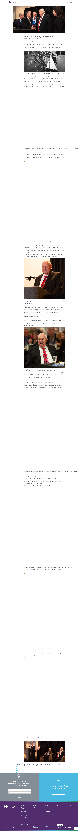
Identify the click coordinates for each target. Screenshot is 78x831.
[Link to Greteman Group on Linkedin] (62, 825)
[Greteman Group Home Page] (12, 2)
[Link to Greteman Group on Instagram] (60, 825)
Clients (46, 810)
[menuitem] (19, 3)
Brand (22, 807)
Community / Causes (25, 815)
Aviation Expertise (24, 817)
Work (19, 2)
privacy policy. (26, 799)
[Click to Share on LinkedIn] (19, 770)
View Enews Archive (58, 793)
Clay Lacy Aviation (27, 247)
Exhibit (22, 814)
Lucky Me (36, 300)
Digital (22, 808)
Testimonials (47, 811)
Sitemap (46, 826)
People (24, 2)
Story (46, 807)
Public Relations (24, 811)
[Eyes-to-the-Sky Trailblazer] (39, 20)
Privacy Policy (47, 824)
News (35, 2)
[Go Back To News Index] (11, 764)
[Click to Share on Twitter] (19, 768)
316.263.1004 (5, 824)
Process (46, 808)
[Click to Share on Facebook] (19, 766)
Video (22, 810)
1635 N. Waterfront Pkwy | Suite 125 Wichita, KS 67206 (39, 826)
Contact (39, 2)
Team (34, 807)
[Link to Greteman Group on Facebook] (58, 825)
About (29, 2)
